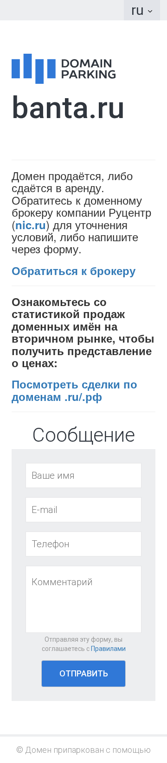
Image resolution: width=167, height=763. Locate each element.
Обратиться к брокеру (73, 270)
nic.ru (30, 224)
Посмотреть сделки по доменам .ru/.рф (74, 390)
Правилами (108, 648)
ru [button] (139, 10)
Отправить (83, 673)
